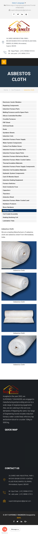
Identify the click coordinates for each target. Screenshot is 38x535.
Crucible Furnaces (9, 119)
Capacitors (6, 190)
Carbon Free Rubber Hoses (12, 146)
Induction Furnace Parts (11, 109)
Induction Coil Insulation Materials (14, 170)
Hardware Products (9, 204)
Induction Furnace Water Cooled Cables (16, 160)
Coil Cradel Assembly (10, 214)
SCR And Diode (8, 126)
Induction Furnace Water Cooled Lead (16, 200)
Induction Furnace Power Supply (14, 139)
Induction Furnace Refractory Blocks (15, 156)
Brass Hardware (8, 207)
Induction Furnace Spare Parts (13, 153)
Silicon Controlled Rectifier (12, 116)
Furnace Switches (9, 183)
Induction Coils (8, 136)
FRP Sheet (6, 122)
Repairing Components (11, 105)
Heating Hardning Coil (10, 217)
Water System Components (12, 143)
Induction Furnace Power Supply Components (19, 166)
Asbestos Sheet (8, 197)
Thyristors (6, 194)
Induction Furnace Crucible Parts (14, 149)
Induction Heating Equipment (13, 180)
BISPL (19, 518)
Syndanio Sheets (9, 133)
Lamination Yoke (8, 221)
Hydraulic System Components (13, 173)
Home (6, 90)
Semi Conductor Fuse (10, 187)
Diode (5, 129)
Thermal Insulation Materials (12, 163)
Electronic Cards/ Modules (12, 102)
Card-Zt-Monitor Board (11, 177)
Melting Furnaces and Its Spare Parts (15, 112)
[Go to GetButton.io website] (5, 533)
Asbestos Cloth (8, 210)
